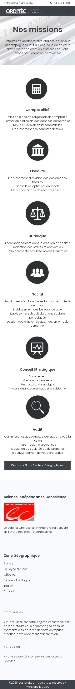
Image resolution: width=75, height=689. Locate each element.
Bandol (9, 591)
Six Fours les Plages (17, 580)
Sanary (8, 563)
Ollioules (9, 575)
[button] (68, 11)
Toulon (8, 586)
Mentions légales (37, 687)
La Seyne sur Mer (15, 569)
